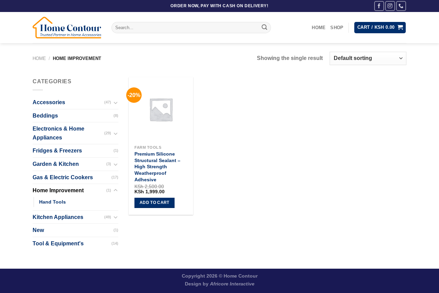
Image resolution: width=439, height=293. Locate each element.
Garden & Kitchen (56, 164)
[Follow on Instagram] (390, 6)
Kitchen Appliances (58, 217)
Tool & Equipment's (58, 243)
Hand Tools (52, 202)
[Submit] (264, 28)
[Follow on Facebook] (379, 6)
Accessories (49, 102)
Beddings (45, 116)
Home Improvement (58, 190)
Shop (336, 27)
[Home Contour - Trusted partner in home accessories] (67, 27)
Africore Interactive (232, 283)
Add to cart (154, 202)
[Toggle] (115, 102)
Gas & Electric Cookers (63, 177)
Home (318, 27)
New (38, 230)
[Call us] (401, 6)
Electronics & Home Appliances (58, 133)
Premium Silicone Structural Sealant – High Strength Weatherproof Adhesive (157, 166)
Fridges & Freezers (57, 151)
